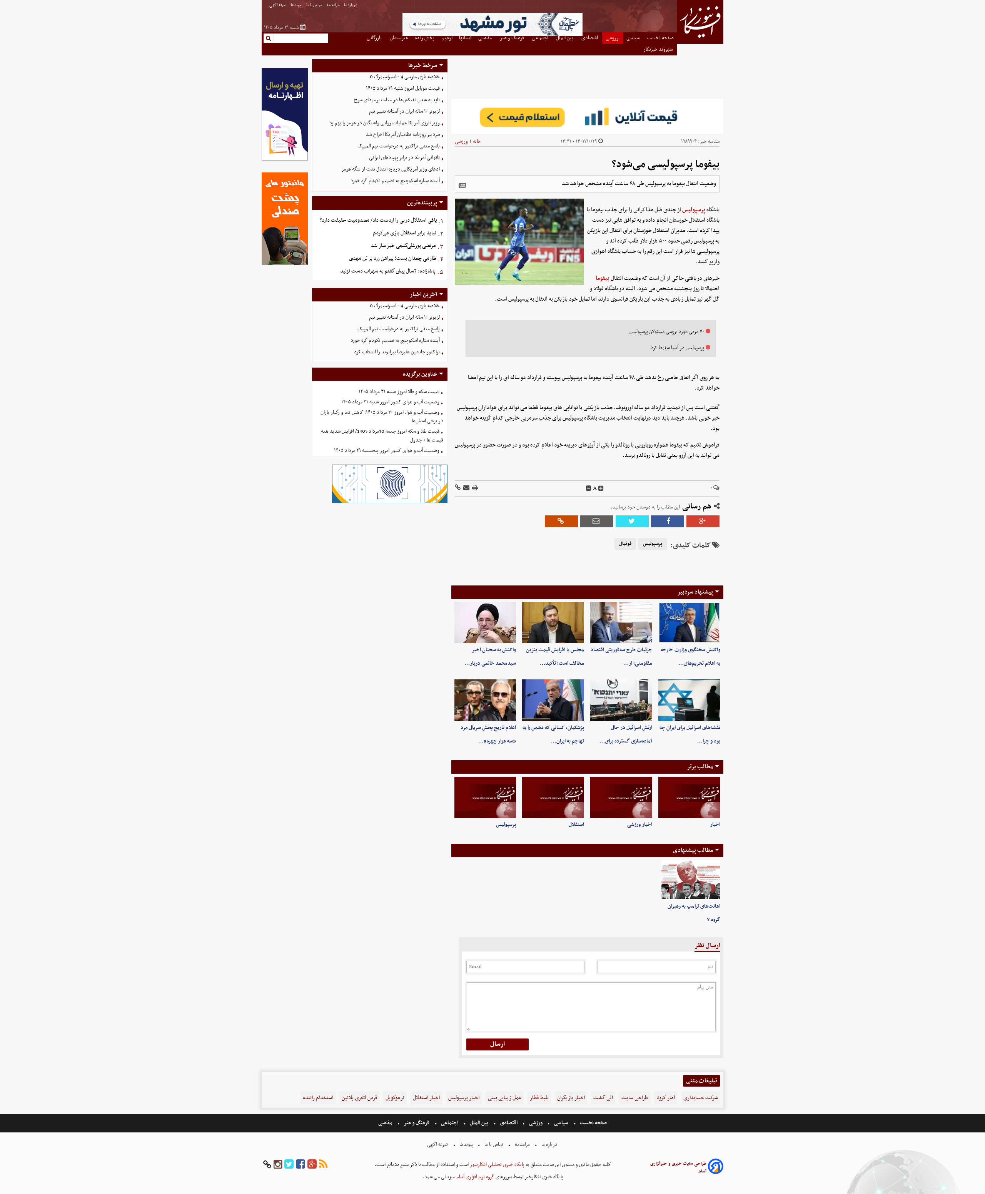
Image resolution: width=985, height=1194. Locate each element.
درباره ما (351, 5)
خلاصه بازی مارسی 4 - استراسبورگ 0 (405, 76)
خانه (477, 141)
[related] (462, 185)
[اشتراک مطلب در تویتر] (632, 521)
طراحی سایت (634, 1098)
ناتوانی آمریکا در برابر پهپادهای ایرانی (404, 157)
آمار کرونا (665, 1098)
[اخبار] (689, 797)
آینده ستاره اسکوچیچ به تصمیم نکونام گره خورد (395, 180)
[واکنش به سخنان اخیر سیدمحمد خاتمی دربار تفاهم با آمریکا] (485, 622)
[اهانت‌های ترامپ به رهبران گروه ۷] (690, 880)
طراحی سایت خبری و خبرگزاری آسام (678, 1167)
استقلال (576, 824)
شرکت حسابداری (700, 1098)
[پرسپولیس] (485, 797)
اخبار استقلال (426, 1098)
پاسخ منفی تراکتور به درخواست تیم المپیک (398, 146)
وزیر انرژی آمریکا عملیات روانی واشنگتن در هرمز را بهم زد (384, 123)
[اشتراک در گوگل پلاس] (703, 521)
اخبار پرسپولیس (463, 1098)
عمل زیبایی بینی (504, 1098)
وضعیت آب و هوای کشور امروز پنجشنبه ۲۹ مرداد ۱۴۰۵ (386, 450)
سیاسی (561, 1123)
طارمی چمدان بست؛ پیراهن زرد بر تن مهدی (392, 258)
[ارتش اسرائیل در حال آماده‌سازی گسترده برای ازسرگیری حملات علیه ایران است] (621, 700)
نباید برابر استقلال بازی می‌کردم (404, 233)
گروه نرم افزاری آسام (474, 1176)
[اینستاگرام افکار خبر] (278, 1165)
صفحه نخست (593, 1123)
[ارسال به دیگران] (465, 488)
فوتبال (625, 544)
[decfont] (588, 488)
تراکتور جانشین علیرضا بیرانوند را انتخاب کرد (397, 352)
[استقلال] (553, 797)
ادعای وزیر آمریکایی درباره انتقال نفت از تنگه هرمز (390, 169)
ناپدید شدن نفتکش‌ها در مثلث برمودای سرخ (397, 99)
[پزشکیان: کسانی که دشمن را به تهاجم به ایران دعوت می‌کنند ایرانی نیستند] (553, 700)
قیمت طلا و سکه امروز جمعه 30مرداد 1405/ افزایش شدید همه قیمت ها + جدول (382, 436)
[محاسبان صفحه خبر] (285, 159)
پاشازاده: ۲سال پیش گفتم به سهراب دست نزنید (388, 271)
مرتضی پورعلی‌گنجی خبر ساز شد (403, 246)
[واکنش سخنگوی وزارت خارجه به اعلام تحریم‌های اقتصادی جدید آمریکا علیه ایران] (689, 622)
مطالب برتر (700, 767)
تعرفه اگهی (278, 5)
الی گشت (603, 1098)
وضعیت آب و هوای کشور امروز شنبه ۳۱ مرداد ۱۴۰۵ (390, 402)
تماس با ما (314, 5)
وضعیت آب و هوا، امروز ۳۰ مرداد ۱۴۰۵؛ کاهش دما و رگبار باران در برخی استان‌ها (382, 417)
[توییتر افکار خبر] (289, 1165)
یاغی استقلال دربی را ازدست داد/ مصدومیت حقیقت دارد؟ (378, 220)
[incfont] (601, 488)
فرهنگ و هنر (417, 1123)
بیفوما (602, 278)
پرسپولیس (693, 210)
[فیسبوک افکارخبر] (300, 1165)
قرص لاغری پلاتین (359, 1098)
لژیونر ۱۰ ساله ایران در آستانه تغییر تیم (404, 111)
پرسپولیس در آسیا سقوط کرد (677, 347)
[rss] (323, 1165)
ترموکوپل (395, 1098)
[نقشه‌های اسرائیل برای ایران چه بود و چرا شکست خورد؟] (689, 700)
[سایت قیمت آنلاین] (587, 116)
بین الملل (479, 1123)
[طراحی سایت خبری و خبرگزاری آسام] (715, 1168)
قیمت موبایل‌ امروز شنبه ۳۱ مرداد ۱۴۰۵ (403, 88)
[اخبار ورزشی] (621, 797)
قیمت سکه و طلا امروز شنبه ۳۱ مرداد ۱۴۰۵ (399, 391)
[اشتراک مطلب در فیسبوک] (667, 521)
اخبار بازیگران (571, 1098)
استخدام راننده (318, 1098)
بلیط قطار (539, 1098)
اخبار (715, 824)
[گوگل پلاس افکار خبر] (312, 1165)
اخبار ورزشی (639, 824)
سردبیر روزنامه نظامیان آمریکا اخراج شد (403, 134)
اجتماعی (449, 1123)
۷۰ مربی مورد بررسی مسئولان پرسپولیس (666, 331)
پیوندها (296, 5)
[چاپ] (474, 488)
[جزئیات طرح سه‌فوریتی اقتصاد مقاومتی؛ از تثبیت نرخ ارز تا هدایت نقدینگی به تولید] (621, 622)
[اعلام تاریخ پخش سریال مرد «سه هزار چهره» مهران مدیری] (485, 700)
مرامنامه (333, 5)
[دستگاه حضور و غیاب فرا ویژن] (389, 502)
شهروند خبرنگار (658, 49)
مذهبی (386, 1123)
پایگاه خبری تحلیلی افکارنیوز (496, 1164)
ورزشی (461, 141)
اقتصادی (509, 1123)
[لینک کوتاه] (458, 488)
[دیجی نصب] (285, 264)
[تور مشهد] (492, 34)
